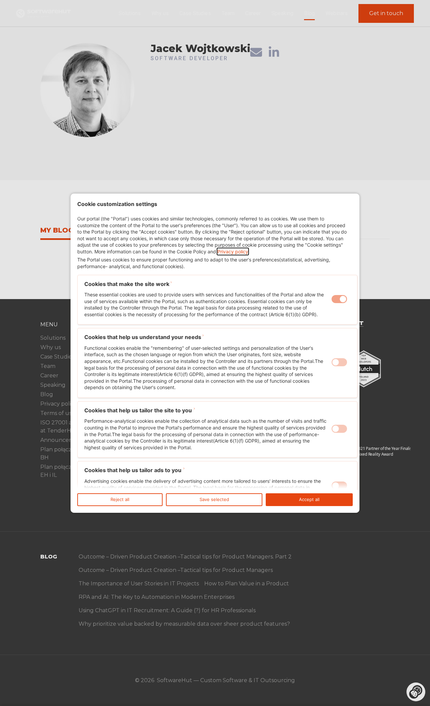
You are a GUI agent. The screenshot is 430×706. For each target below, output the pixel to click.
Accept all (309, 499)
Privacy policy (232, 251)
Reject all (120, 499)
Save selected (214, 499)
